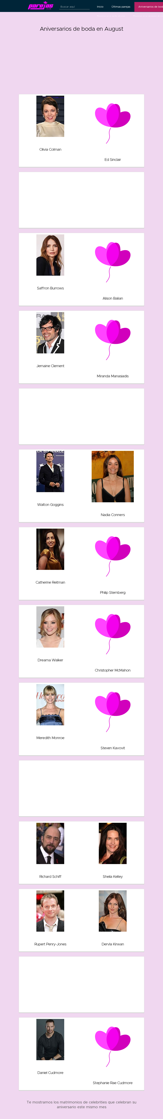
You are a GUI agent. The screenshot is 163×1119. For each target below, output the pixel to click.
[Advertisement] (81, 61)
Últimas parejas (121, 6)
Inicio (100, 6)
